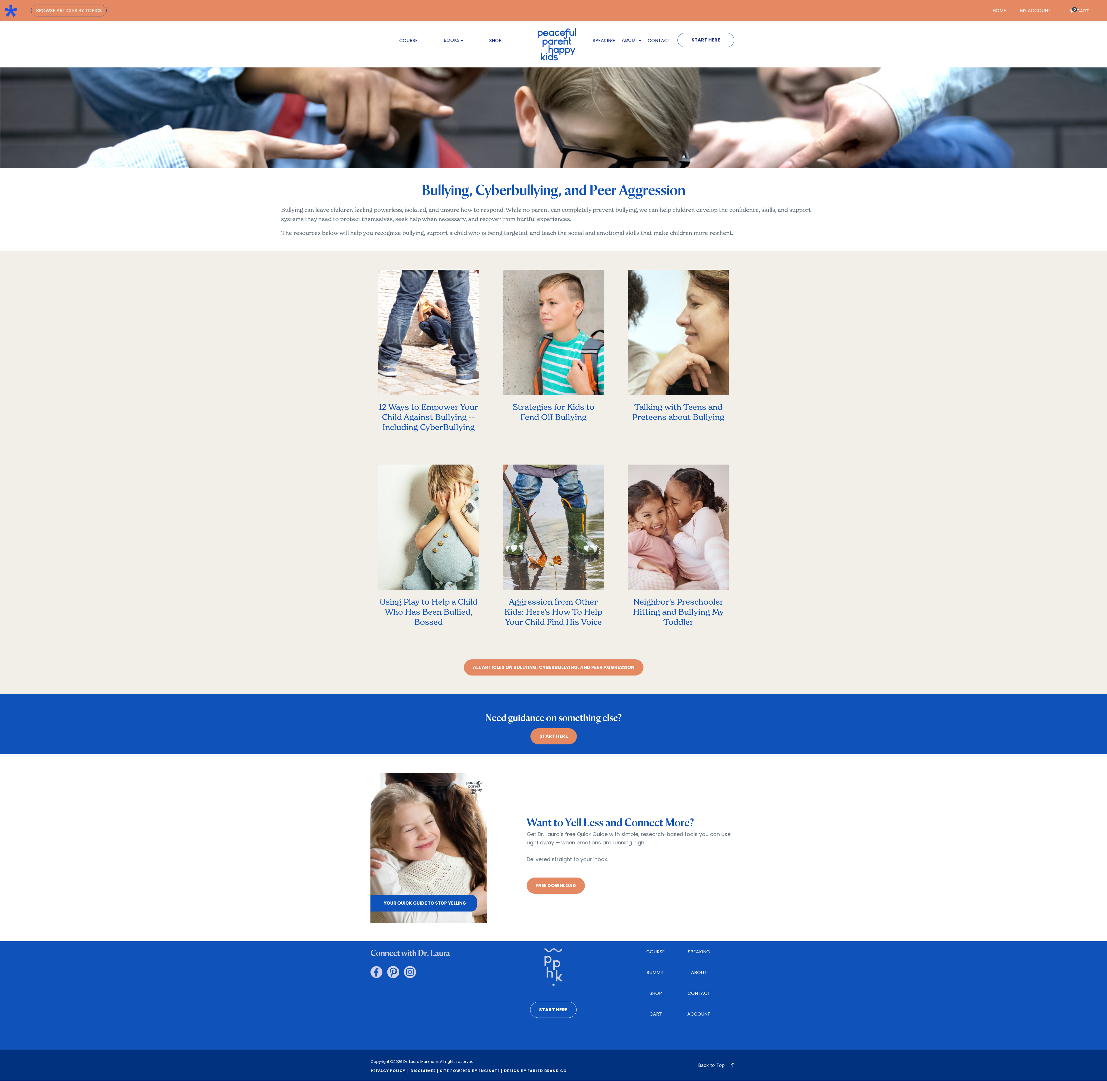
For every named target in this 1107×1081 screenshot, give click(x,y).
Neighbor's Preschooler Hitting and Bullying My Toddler (678, 612)
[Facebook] (376, 972)
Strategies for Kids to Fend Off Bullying (553, 412)
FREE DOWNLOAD (556, 885)
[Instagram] (410, 972)
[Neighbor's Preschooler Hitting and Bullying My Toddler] (678, 530)
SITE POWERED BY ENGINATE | (471, 1070)
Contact (659, 40)
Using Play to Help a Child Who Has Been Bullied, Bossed (429, 612)
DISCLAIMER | (423, 1070)
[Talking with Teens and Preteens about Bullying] (678, 335)
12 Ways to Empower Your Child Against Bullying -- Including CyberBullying (428, 417)
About (699, 972)
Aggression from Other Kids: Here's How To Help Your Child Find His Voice (553, 612)
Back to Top (711, 1065)
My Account (1035, 10)
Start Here (706, 40)
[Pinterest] (393, 972)
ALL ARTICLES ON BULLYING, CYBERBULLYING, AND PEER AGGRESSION (554, 667)
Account (698, 1014)
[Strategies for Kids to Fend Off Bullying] (553, 335)
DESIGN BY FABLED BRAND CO (535, 1070)
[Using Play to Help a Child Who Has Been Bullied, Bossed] (428, 530)
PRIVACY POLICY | (389, 1070)
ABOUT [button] (630, 40)
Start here (553, 1009)
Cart (1081, 10)
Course (408, 40)
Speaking (604, 40)
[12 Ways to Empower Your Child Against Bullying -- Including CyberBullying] (428, 335)
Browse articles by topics (69, 10)
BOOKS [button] (452, 40)
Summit (655, 972)
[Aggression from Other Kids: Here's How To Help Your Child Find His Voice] (553, 530)
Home (999, 10)
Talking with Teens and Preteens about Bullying (678, 412)
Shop (495, 40)
